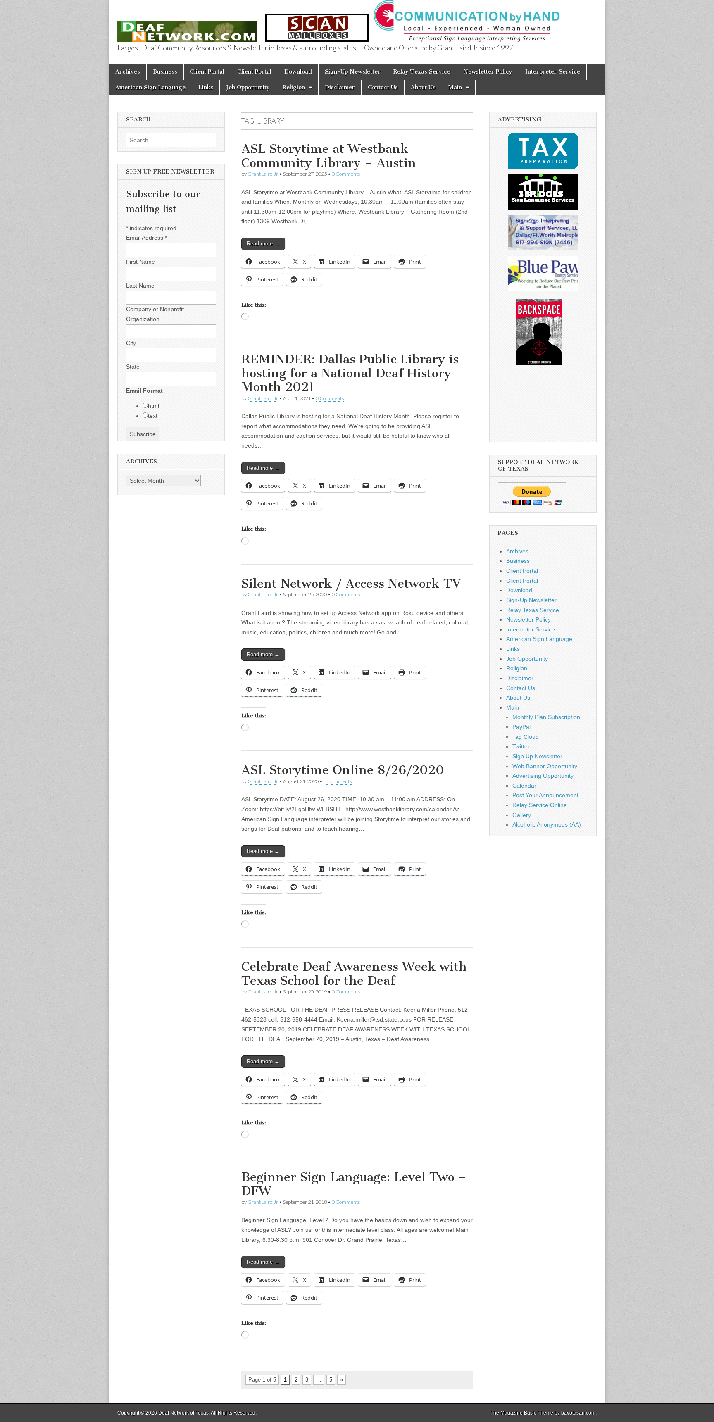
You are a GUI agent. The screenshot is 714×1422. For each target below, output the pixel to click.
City (131, 343)
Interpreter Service (552, 71)
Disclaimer (340, 87)
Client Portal (207, 71)
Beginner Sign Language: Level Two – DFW (353, 1184)
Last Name (140, 285)
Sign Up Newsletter (537, 756)
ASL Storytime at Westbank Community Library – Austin (328, 155)
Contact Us (383, 87)
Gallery (521, 815)
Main (455, 87)
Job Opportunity (248, 87)
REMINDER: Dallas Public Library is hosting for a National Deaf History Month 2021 (350, 373)
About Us (423, 87)
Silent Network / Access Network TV (351, 583)
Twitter (521, 746)
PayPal (521, 727)
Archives (127, 71)
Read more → (263, 244)
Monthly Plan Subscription (546, 717)
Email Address (146, 237)
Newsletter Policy (487, 71)
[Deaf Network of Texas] (187, 27)
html (153, 406)
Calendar (524, 785)
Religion (294, 87)
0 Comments (346, 174)
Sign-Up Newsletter (353, 71)
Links (205, 87)
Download (298, 71)
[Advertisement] (543, 407)
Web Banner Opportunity (544, 766)
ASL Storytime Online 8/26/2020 (342, 769)
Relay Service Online (539, 805)
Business (165, 71)
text (152, 415)
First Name (140, 261)
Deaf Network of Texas (183, 1413)
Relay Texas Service (421, 71)
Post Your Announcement (545, 795)
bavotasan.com (578, 1413)
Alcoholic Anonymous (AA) (546, 824)
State (133, 366)
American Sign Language (150, 87)
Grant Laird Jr (263, 174)
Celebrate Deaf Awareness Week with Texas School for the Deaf (354, 973)
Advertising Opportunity (543, 775)
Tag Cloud (525, 737)
